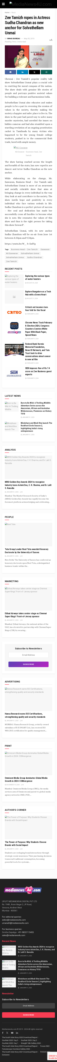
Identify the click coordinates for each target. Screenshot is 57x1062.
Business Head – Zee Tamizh (24, 249)
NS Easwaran (12, 253)
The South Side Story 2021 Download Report (19, 1052)
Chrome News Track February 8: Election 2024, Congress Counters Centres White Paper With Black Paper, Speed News (38, 328)
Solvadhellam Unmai (30, 253)
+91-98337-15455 (26, 932)
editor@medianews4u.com (14, 920)
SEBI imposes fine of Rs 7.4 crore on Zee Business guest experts (38, 371)
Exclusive (5, 1055)
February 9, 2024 (32, 314)
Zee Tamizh (11, 261)
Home (7, 13)
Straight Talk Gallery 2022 (31, 1043)
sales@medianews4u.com (13, 935)
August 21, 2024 (32, 298)
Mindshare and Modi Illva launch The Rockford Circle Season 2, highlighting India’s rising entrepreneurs (34, 981)
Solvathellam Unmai (15, 257)
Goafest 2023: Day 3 (10, 1040)
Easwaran (45, 249)
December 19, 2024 (13, 785)
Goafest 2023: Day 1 (10, 1043)
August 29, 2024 (32, 283)
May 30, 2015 (29, 38)
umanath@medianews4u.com (15, 923)
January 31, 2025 (28, 417)
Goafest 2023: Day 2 (29, 1040)
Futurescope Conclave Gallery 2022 (16, 1049)
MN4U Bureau (13, 38)
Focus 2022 (45, 1046)
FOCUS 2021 (45, 1052)
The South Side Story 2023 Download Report (19, 1037)
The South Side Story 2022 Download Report (19, 1046)
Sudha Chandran (34, 257)
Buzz (14, 13)
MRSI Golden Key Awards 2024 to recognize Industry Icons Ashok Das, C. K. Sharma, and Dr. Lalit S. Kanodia (28, 485)
